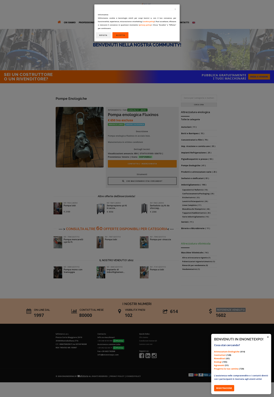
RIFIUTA (103, 35)
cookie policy (148, 21)
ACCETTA (120, 35)
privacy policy (145, 25)
